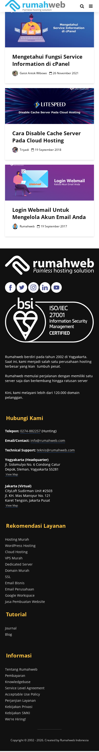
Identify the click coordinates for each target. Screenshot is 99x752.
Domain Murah (17, 570)
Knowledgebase (18, 681)
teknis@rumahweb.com (56, 450)
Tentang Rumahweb (21, 669)
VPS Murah (14, 558)
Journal (11, 628)
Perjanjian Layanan (20, 700)
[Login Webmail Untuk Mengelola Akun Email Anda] (49, 182)
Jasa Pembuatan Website (25, 601)
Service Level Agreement (24, 688)
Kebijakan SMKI (17, 713)
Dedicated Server (19, 564)
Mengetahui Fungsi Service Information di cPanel (47, 60)
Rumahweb (27, 226)
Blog (8, 634)
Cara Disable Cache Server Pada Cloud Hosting (46, 136)
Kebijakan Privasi (18, 706)
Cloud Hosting (16, 552)
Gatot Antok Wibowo (33, 73)
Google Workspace (20, 595)
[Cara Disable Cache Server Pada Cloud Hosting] (49, 105)
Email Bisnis (15, 583)
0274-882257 (30, 431)
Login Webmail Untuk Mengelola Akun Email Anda (49, 213)
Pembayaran (15, 675)
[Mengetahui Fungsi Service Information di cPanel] (49, 29)
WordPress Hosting (20, 545)
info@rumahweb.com (48, 440)
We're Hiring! (15, 719)
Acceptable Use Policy (22, 694)
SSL (8, 576)
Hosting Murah (17, 539)
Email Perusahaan (19, 589)
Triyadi (24, 150)
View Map (11, 505)
